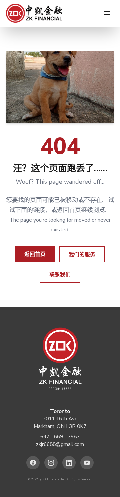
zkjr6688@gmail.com (60, 444)
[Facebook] (33, 463)
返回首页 (35, 254)
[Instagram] (51, 463)
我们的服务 (82, 254)
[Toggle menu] (107, 13)
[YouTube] (87, 463)
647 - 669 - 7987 (60, 436)
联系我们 (60, 274)
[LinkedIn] (69, 463)
